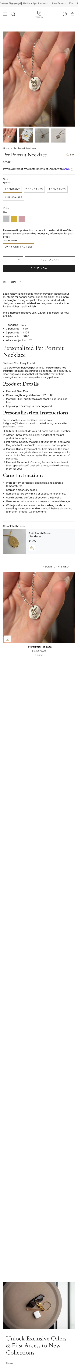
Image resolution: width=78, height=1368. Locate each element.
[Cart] (73, 14)
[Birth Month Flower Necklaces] (14, 541)
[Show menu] (5, 14)
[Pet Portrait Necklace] (39, 607)
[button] (13, 14)
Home (6, 148)
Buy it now (39, 268)
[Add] (32, 548)
